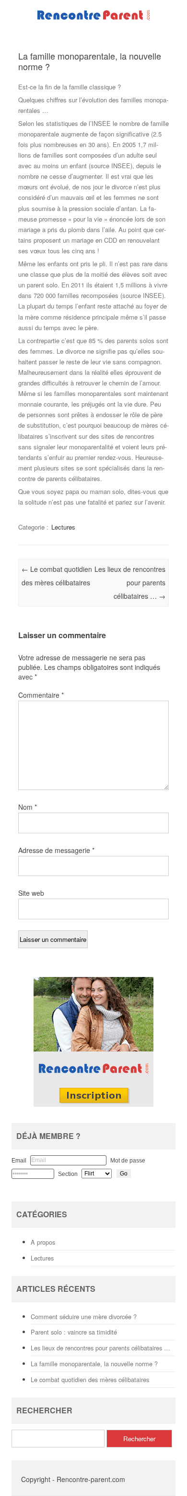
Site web (31, 893)
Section (68, 1174)
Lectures (63, 527)
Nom (27, 807)
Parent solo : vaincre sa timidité (74, 1331)
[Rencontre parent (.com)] (93, 20)
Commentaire (41, 695)
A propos (43, 1242)
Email (19, 1160)
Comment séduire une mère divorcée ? (84, 1316)
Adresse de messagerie (56, 850)
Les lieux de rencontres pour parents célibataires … (129, 582)
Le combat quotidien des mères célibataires (90, 1379)
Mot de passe (127, 1160)
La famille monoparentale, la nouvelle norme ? (94, 1363)
